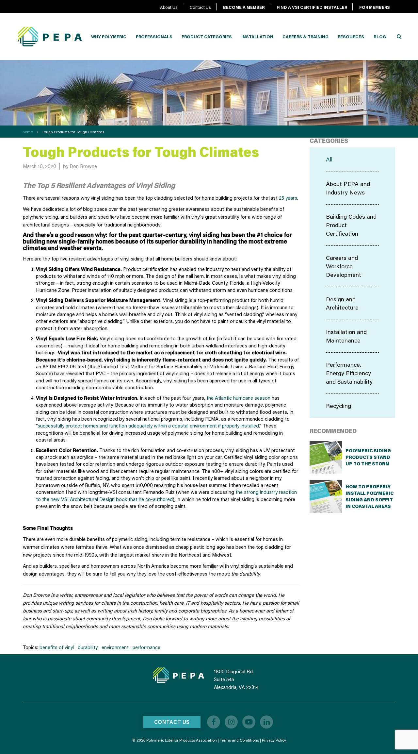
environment (115, 647)
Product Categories (207, 36)
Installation (257, 36)
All (329, 159)
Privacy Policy (274, 740)
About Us (169, 7)
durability (88, 647)
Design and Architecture (342, 303)
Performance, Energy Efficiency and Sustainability (349, 372)
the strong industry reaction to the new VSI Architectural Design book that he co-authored (166, 495)
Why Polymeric (108, 36)
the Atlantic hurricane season (238, 397)
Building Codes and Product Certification (351, 224)
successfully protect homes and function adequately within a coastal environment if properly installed (148, 425)
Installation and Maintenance (346, 336)
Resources (351, 36)
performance (146, 647)
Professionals (154, 36)
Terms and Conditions (239, 740)
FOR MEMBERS (374, 7)
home (28, 131)
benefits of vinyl (57, 647)
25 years (288, 197)
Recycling (338, 406)
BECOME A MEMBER (244, 7)
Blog (380, 36)
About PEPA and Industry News (348, 188)
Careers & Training (305, 36)
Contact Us (200, 7)
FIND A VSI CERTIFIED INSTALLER (312, 7)
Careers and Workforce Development (343, 266)
